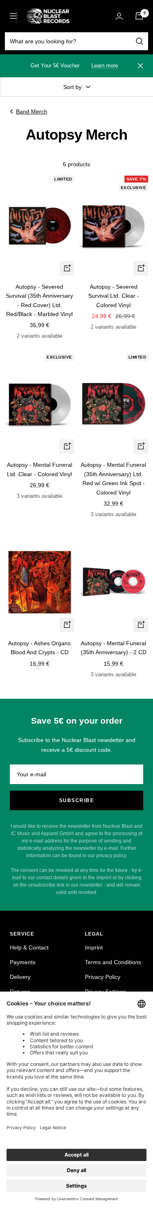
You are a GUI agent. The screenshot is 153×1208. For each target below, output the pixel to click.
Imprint (94, 947)
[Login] (119, 16)
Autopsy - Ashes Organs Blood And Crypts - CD (39, 647)
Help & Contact (29, 947)
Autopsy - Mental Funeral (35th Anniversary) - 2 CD (113, 647)
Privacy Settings (105, 991)
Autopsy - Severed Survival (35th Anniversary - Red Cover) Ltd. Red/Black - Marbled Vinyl (39, 300)
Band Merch (31, 111)
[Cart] (139, 16)
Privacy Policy (102, 977)
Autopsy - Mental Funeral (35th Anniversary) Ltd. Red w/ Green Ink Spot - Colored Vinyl (113, 478)
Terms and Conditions (113, 962)
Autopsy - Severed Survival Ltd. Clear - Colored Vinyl (113, 295)
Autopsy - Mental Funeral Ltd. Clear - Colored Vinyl (39, 469)
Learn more (104, 65)
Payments (22, 962)
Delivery (20, 977)
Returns (20, 991)
